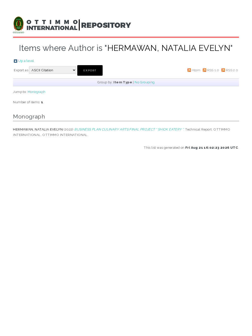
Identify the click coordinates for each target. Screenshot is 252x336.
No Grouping (145, 82)
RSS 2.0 (232, 70)
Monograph (37, 92)
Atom (196, 70)
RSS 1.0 (213, 70)
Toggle (9, 9)
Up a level (26, 61)
